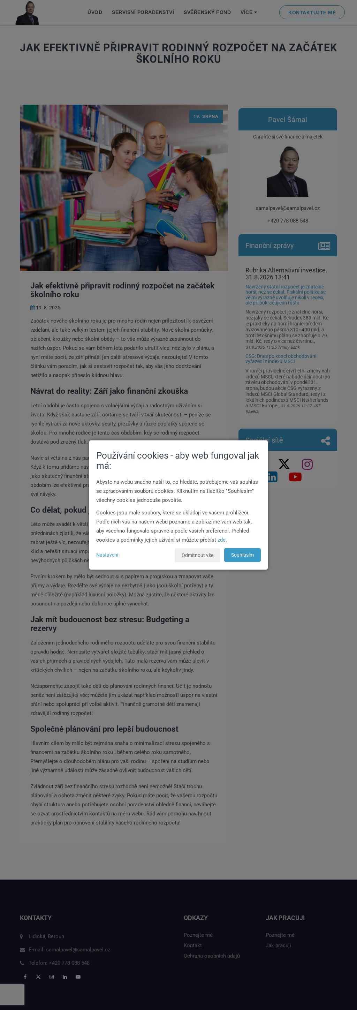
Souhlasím (242, 555)
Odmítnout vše (197, 555)
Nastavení (107, 555)
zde (222, 540)
